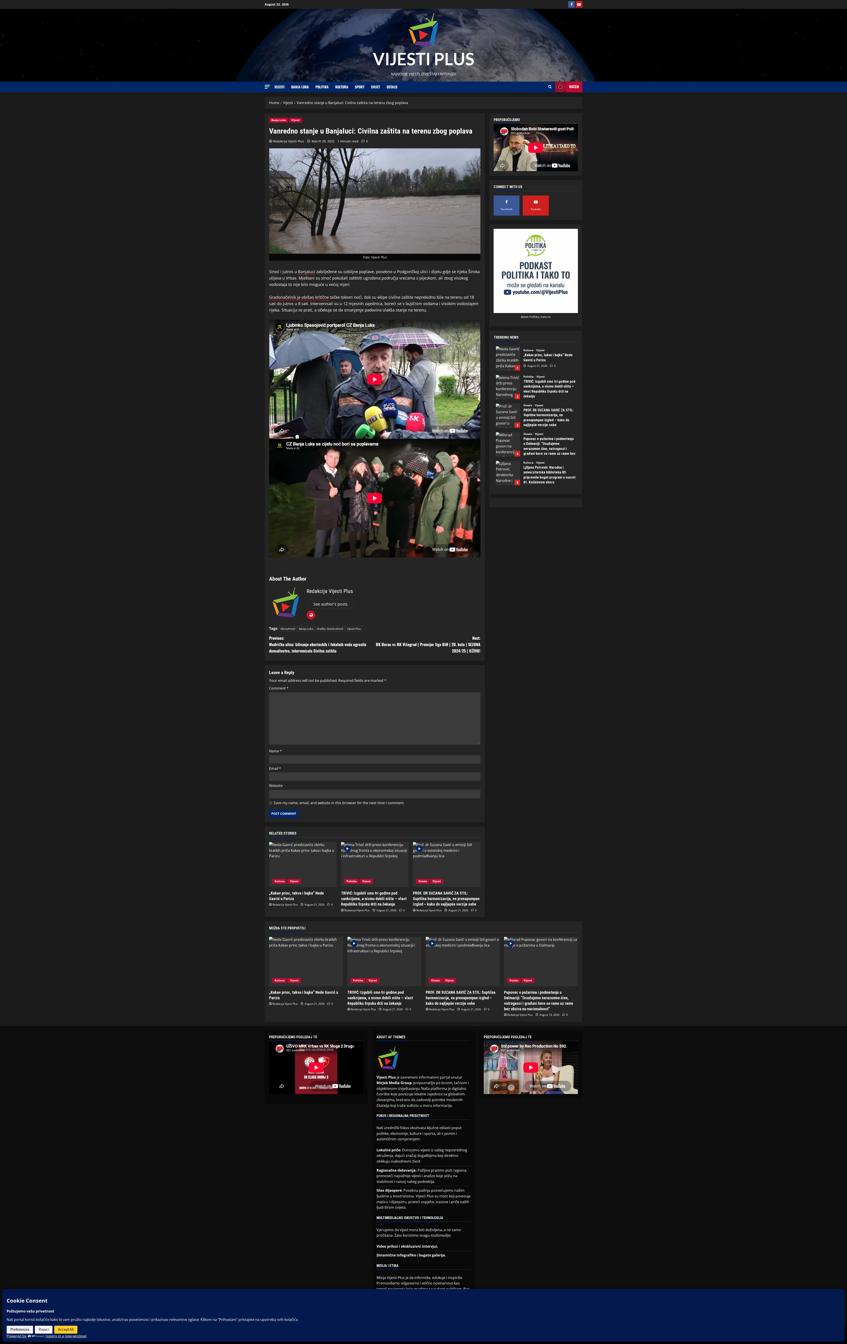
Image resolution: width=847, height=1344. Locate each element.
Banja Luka (300, 86)
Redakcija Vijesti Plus (288, 141)
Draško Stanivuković (330, 629)
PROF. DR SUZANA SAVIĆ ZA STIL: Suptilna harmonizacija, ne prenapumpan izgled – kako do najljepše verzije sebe (446, 898)
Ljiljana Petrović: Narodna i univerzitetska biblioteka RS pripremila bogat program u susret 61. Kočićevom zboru (508, 473)
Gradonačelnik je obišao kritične (299, 297)
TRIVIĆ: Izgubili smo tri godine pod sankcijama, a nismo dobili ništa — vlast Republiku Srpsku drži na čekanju (374, 898)
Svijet (375, 86)
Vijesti (279, 86)
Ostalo (392, 86)
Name (275, 751)
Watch (574, 86)
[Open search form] (550, 87)
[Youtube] (579, 4)
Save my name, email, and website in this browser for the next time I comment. (339, 802)
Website (276, 785)
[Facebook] (571, 4)
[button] (267, 87)
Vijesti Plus (354, 629)
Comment (279, 688)
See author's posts (330, 604)
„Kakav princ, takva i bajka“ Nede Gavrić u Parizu (508, 358)
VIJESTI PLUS (423, 59)
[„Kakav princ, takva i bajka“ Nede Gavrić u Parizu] (303, 864)
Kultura (341, 86)
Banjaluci (306, 271)
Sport (359, 86)
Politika (322, 86)
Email (275, 768)
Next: (428, 644)
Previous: (317, 644)
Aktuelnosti (287, 629)
